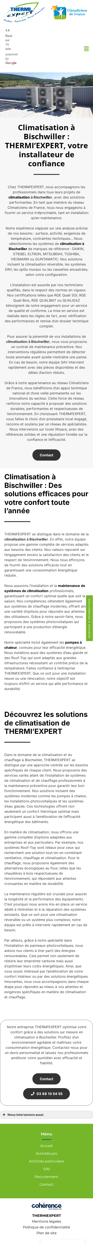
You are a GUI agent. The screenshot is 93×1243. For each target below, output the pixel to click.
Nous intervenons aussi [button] (25, 1114)
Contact (46, 455)
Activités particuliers (46, 1161)
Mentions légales (46, 1221)
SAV (46, 1169)
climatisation (19, 197)
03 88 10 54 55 (49, 1094)
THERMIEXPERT (46, 1216)
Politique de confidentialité (46, 1227)
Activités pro (46, 1153)
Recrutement (46, 1177)
